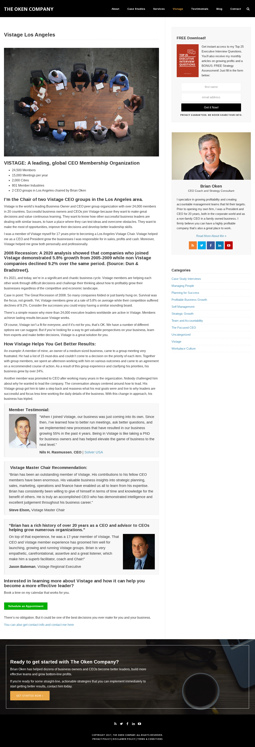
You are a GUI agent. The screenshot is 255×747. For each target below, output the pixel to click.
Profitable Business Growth (189, 299)
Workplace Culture (184, 348)
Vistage (178, 8)
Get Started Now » (29, 695)
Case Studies (136, 8)
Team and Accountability (187, 320)
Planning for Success (185, 292)
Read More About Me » (211, 236)
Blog (219, 8)
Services (159, 8)
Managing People (183, 285)
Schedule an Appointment (25, 606)
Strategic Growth (182, 313)
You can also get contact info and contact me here (39, 624)
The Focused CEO (184, 327)
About (115, 8)
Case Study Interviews (186, 278)
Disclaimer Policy (124, 739)
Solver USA (93, 452)
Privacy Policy (101, 739)
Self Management (183, 306)
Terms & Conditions (150, 739)
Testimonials (199, 8)
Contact (235, 8)
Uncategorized (181, 334)
